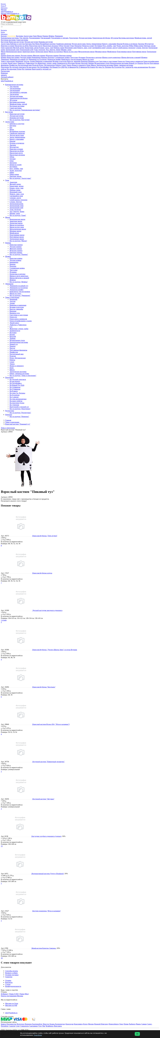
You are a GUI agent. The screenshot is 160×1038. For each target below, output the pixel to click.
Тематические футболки (101, 38)
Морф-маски (111, 52)
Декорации (59, 36)
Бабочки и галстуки (17, 44)
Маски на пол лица (70, 52)
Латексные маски (41, 52)
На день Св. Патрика (103, 67)
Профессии (13, 65)
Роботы (58, 65)
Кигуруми (4, 42)
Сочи (17, 1026)
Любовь (91, 63)
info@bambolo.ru (13, 13)
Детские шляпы (26, 57)
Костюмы (19, 36)
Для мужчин (73, 38)
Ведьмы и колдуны (60, 61)
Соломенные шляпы (62, 57)
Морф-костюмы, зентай (143, 38)
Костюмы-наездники (126, 38)
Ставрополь (24, 1026)
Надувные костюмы (8, 40)
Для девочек (23, 38)
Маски (39, 36)
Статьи (7, 984)
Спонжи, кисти (111, 48)
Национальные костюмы (119, 63)
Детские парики (27, 55)
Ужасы (69, 65)
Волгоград (20, 1024)
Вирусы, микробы (74, 61)
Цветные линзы (150, 46)
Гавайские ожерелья (63, 44)
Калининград (60, 1024)
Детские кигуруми (31, 42)
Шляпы (51, 36)
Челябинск (49, 1026)
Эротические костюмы (104, 65)
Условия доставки (12, 975)
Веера (37, 44)
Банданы (28, 44)
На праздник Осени (14, 69)
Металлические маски (86, 52)
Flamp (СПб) (14, 994)
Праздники (5, 67)
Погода (146, 63)
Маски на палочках (56, 52)
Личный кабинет (7, 77)
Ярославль (58, 1026)
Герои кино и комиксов (134, 61)
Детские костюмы (85, 38)
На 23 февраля (81, 67)
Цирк (88, 65)
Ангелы (26, 61)
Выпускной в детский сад (41, 69)
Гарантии (8, 977)
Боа (33, 44)
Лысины (141, 44)
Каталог (4, 36)
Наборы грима (59, 48)
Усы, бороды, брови (53, 50)
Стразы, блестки (142, 48)
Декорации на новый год (18, 59)
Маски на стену (88, 59)
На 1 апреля (126, 67)
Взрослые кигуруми (16, 42)
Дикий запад (12, 63)
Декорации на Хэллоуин (38, 59)
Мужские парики (52, 55)
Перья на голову (88, 46)
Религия (35, 65)
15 (2, 846)
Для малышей (45, 38)
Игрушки (71, 63)
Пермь (126, 1024)
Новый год (133, 63)
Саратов (12, 1026)
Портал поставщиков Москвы (12, 996)
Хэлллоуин (11, 36)
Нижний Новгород (101, 1024)
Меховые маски (101, 52)
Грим (35, 36)
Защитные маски (28, 52)
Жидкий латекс (18, 48)
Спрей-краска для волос (126, 48)
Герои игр (121, 61)
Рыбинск (132, 1024)
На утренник (27, 69)
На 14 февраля (70, 67)
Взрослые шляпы (13, 57)
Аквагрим (9, 48)
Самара (144, 1024)
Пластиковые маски (124, 52)
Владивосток (11, 1024)
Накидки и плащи (7, 46)
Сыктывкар (33, 1026)
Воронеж (28, 1024)
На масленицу (31, 67)
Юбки (131, 46)
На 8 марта (91, 67)
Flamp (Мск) (24, 994)
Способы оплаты (11, 971)
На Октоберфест (43, 67)
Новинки (4, 73)
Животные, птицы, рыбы (47, 63)
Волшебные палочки (48, 44)
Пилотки (51, 57)
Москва (4, 10)
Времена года (93, 61)
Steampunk (19, 61)
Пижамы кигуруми (46, 42)
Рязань (138, 1024)
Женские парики (39, 55)
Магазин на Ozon (11, 1003)
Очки (72, 46)
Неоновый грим (71, 48)
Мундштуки (149, 44)
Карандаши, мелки (32, 48)
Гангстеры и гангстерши (108, 61)
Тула (40, 1026)
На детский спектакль (18, 67)
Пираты (140, 63)
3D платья (114, 38)
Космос (78, 63)
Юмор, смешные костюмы (123, 65)
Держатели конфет (54, 59)
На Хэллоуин (117, 67)
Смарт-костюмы (22, 40)
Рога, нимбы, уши (109, 46)
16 (2, 958)
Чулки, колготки (122, 46)
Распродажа (5, 71)
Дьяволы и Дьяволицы (25, 63)
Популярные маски (139, 52)
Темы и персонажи (8, 61)
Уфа (43, 1026)
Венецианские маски (14, 52)
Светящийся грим (98, 48)
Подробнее (38, 1035)
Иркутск (46, 1024)
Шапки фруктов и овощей (131, 57)
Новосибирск (114, 1024)
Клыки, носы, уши (46, 48)
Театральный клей (26, 50)
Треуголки (74, 57)
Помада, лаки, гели (84, 48)
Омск (121, 1024)
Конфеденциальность (13, 986)
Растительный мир (25, 65)
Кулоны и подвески (130, 44)
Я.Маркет (4, 994)
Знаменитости (62, 63)
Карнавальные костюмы (10, 38)
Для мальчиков (34, 38)
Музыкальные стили (102, 63)
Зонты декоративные (94, 44)
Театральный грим (12, 50)
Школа (93, 65)
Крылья (119, 44)
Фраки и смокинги (79, 65)
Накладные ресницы (50, 46)
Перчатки (78, 46)
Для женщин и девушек (59, 38)
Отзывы (8, 980)
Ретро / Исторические (47, 65)
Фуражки (81, 57)
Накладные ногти (35, 46)
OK (137, 1034)
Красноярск (78, 1024)
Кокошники (36, 57)
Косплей (84, 63)
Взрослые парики (13, 55)
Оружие (67, 46)
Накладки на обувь (22, 46)
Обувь (61, 46)
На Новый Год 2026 (57, 67)
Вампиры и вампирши (43, 61)
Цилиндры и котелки (94, 57)
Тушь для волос (39, 50)
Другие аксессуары (79, 44)
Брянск (3, 1024)
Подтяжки (98, 46)
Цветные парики (65, 55)
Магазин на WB (11, 1005)
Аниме (32, 61)
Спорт (63, 65)
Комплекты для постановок (71, 59)
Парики (45, 36)
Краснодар (70, 1024)
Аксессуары (28, 36)
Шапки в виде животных (111, 57)
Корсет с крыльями (109, 44)
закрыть (4, 75)
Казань (52, 1024)
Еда (36, 63)
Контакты (9, 982)
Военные (84, 61)
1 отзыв (4, 620)
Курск (85, 1024)
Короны (44, 57)
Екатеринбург (37, 1024)
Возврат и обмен (11, 973)
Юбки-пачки (138, 46)
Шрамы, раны (66, 50)
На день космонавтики (139, 67)
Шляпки (144, 57)
